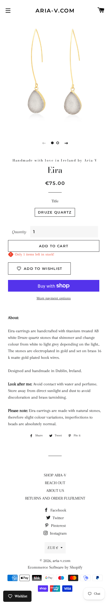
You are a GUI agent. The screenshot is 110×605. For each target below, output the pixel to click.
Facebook (57, 510)
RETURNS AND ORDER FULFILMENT (55, 498)
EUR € (53, 547)
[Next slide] (66, 143)
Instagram (58, 533)
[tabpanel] (55, 75)
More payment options (54, 298)
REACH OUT (55, 482)
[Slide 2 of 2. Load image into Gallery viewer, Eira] (57, 143)
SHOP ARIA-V (55, 475)
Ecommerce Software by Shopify (55, 567)
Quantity (19, 231)
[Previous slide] (44, 143)
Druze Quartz (55, 212)
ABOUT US (55, 490)
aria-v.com (55, 10)
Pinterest (58, 525)
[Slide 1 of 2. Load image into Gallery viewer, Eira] (52, 143)
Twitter (58, 517)
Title (55, 201)
